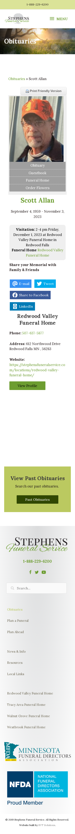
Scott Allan (37, 200)
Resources (14, 663)
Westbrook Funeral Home (26, 727)
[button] (37, 499)
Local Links (15, 674)
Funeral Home (37, 180)
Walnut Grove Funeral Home (28, 716)
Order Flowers (38, 188)
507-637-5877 (33, 333)
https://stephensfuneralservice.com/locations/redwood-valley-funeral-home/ (37, 369)
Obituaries (16, 78)
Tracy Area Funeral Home (26, 705)
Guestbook (37, 173)
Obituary (37, 165)
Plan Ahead (15, 632)
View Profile (27, 385)
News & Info (16, 651)
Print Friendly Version (45, 91)
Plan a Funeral (18, 621)
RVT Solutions (46, 825)
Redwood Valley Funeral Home (30, 693)
